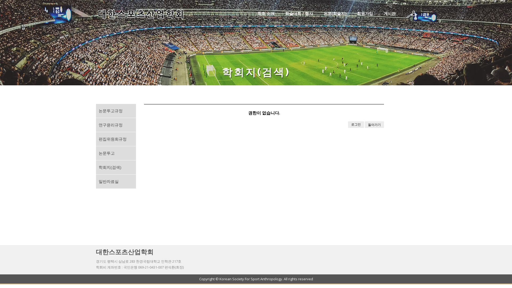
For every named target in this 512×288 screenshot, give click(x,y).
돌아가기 (374, 124)
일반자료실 (109, 181)
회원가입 (365, 13)
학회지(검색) (110, 167)
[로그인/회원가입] (413, 13)
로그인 (356, 124)
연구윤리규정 (111, 124)
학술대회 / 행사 (299, 13)
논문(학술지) (335, 13)
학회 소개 (266, 13)
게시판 (390, 13)
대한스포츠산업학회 (125, 251)
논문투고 (107, 153)
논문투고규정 (111, 110)
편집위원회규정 (113, 139)
